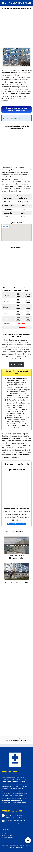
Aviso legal (5, 833)
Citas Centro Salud (18, 2)
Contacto (4, 840)
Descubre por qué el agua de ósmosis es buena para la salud (16, 822)
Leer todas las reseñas (17, 524)
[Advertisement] (16, 29)
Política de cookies (7, 835)
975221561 (23, 217)
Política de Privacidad (7, 837)
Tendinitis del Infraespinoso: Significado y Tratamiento (15, 816)
